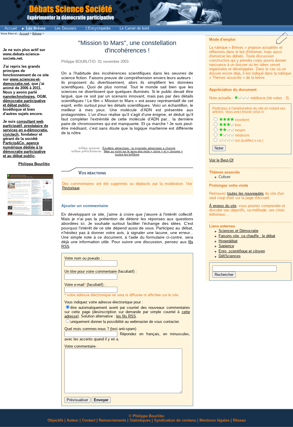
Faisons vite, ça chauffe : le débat (247, 236)
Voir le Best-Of (221, 160)
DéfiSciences (230, 256)
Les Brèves (35, 28)
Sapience (226, 246)
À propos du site (222, 206)
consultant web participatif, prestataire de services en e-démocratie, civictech (25, 128)
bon (237, 125)
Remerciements (112, 420)
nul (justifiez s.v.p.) (248, 140)
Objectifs (55, 420)
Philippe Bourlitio (34, 164)
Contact (88, 420)
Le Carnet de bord (134, 28)
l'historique (71, 188)
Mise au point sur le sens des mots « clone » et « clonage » (143, 151)
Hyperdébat (228, 241)
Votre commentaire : (81, 346)
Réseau (239, 420)
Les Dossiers (65, 28)
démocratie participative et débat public (24, 103)
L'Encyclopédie (98, 28)
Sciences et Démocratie (238, 231)
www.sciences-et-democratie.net (21, 81)
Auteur (72, 420)
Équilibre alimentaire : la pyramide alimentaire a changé (138, 148)
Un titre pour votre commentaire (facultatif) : (100, 271)
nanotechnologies (19, 96)
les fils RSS (126, 316)
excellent (241, 120)
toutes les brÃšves (127, 154)
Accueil (11, 28)
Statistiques (140, 420)
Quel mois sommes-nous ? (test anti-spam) (100, 329)
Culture (224, 177)
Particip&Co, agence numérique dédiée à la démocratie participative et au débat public (24, 149)
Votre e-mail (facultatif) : (85, 284)
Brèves (36, 33)
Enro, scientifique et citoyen (242, 251)
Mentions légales (214, 420)
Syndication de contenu (175, 420)
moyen (240, 130)
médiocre (242, 135)
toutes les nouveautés (245, 193)
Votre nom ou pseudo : (83, 258)
